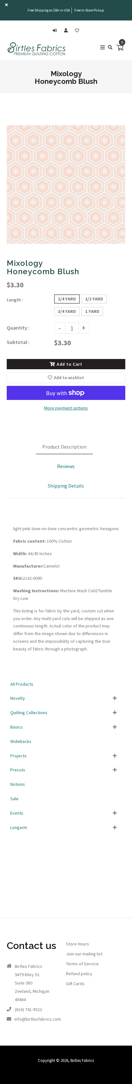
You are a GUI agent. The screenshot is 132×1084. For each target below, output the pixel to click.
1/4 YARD (67, 299)
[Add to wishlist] (77, 30)
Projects (18, 756)
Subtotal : (18, 342)
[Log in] (56, 30)
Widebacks (20, 741)
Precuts (17, 770)
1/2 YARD (94, 299)
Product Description (64, 446)
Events (16, 813)
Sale (14, 798)
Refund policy (79, 973)
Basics (16, 727)
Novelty (17, 698)
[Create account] (67, 30)
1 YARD (92, 311)
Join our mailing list (84, 954)
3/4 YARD (67, 311)
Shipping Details (66, 485)
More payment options (66, 408)
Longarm (18, 827)
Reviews (66, 466)
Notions (17, 784)
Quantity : (18, 327)
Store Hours (77, 944)
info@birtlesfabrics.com (37, 1019)
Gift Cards (75, 983)
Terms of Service (82, 964)
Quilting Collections (28, 712)
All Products (21, 684)
